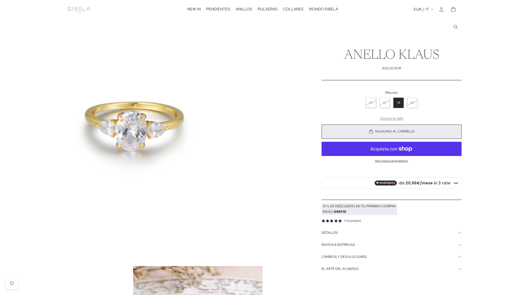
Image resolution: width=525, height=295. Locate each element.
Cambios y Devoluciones (344, 257)
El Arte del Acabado (340, 269)
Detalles (329, 233)
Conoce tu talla (391, 118)
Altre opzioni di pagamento (391, 161)
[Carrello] (453, 9)
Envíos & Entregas (338, 245)
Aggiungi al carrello (395, 131)
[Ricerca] (456, 27)
